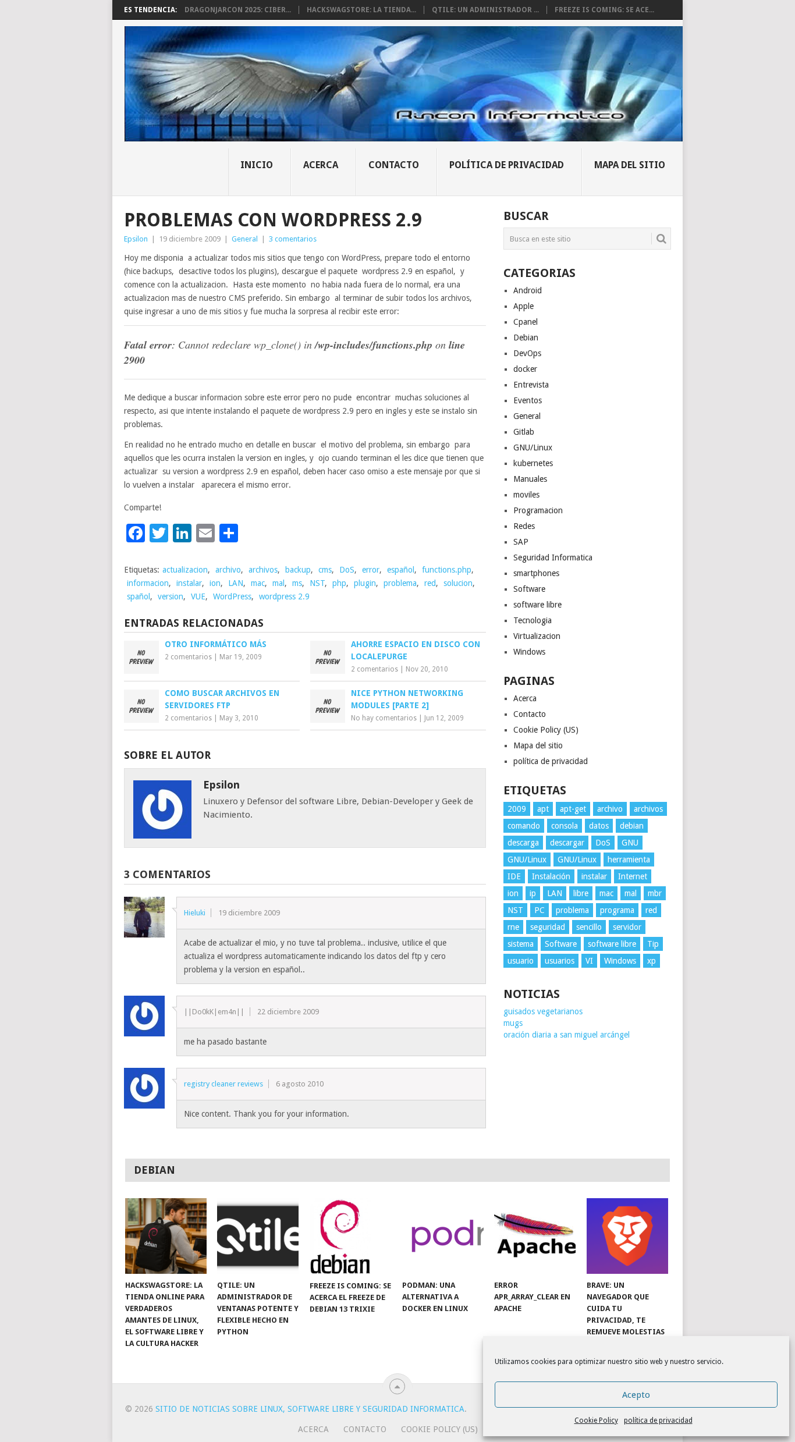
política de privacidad (658, 1420)
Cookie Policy (596, 1420)
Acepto (636, 1395)
